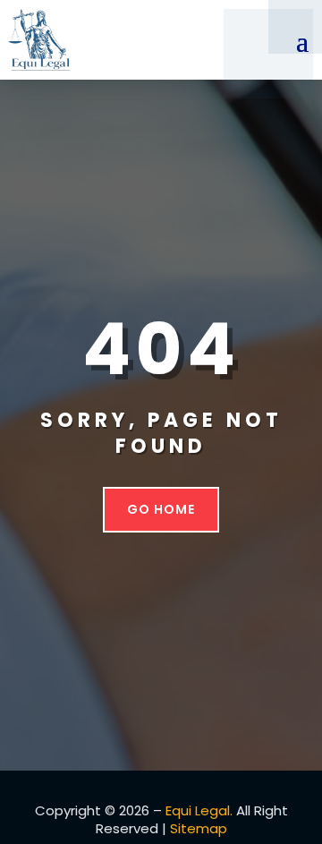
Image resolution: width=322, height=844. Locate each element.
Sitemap (198, 828)
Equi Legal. (199, 810)
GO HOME (161, 509)
